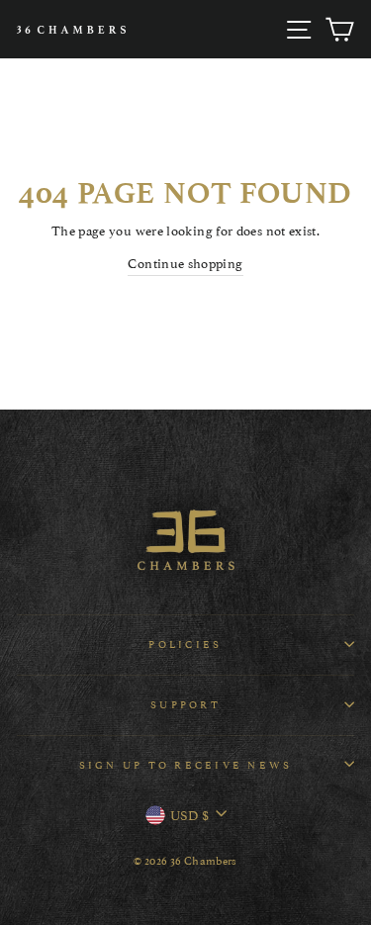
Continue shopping (185, 262)
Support (185, 703)
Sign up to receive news (186, 764)
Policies (185, 643)
